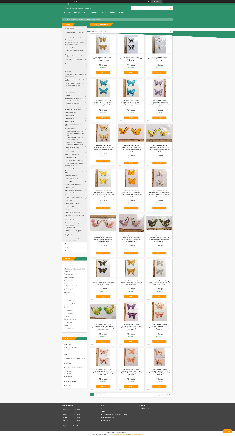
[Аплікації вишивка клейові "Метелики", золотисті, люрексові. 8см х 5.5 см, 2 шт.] (103, 44)
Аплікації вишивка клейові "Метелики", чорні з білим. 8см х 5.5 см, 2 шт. (131, 58)
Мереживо (68, 67)
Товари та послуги (71, 19)
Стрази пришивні (69, 121)
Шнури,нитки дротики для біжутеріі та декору (74, 55)
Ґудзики (67, 209)
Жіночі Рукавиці (69, 168)
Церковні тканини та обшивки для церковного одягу (74, 33)
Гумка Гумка (68, 200)
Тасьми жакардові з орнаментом (74, 89)
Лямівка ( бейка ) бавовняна (73, 184)
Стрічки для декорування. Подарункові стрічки (72, 226)
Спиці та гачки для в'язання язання (74, 160)
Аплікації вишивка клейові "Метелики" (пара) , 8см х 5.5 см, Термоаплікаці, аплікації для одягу (103, 147)
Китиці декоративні (70, 39)
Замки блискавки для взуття (73, 222)
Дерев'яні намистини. (71, 47)
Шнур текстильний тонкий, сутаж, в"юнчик (74, 79)
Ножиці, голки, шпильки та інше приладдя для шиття (74, 164)
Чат (229, 431)
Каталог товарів (80, 12)
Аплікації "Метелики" (72, 139)
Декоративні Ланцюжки (71, 178)
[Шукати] (171, 8)
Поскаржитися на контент (121, 434)
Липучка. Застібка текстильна (73, 220)
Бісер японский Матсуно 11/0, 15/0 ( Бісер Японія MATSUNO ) (74, 99)
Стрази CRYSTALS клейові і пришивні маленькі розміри (73, 231)
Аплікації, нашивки (84, 19)
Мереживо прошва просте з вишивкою (72, 70)
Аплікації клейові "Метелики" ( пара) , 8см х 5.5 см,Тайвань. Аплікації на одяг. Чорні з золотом (103, 282)
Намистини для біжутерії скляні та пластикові (74, 51)
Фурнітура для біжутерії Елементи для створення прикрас (74, 43)
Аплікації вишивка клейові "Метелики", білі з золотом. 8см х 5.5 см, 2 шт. (159, 58)
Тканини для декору (70, 206)
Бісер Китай (68, 235)
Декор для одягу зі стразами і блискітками (73, 60)
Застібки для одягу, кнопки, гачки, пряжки (74, 216)
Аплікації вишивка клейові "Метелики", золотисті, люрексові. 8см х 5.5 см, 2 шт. (103, 58)
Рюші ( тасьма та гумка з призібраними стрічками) (72, 147)
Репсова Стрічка (69, 118)
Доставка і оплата (109, 12)
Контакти (94, 12)
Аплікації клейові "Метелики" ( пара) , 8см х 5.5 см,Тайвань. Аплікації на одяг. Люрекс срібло (159, 282)
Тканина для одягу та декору (73, 37)
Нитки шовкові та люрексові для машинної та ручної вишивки (74, 108)
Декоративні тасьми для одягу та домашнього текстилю (74, 75)
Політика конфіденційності (136, 434)
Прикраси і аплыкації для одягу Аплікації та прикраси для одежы (74, 143)
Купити (103, 72)
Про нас (67, 244)
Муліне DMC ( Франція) (71, 175)
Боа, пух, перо (69, 64)
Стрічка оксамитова (70, 112)
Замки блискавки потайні (72, 194)
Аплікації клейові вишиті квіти (75, 131)
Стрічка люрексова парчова (72, 212)
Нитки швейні (68, 181)
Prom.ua (126, 432)
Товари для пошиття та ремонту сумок (74, 171)
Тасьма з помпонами (70, 92)
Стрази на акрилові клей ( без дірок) (73, 124)
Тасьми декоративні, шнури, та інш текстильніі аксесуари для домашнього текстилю (74, 85)
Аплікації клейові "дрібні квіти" (75, 137)
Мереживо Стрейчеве (71, 240)
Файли (121, 12)
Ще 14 (67, 316)
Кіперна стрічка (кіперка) (72, 203)
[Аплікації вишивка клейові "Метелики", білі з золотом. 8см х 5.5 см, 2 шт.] (159, 44)
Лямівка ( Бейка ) (70, 151)
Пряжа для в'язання (70, 157)
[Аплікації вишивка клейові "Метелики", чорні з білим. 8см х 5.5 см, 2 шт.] (131, 44)
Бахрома (67, 95)
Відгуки (67, 247)
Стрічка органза (69, 187)
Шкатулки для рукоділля (72, 154)
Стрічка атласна (69, 115)
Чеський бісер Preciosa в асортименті (72, 104)
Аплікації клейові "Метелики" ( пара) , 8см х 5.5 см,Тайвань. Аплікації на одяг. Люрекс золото (131, 282)
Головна (67, 12)
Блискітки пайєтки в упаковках (73, 197)
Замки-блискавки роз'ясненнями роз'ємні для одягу (74, 191)
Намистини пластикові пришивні (74, 238)
